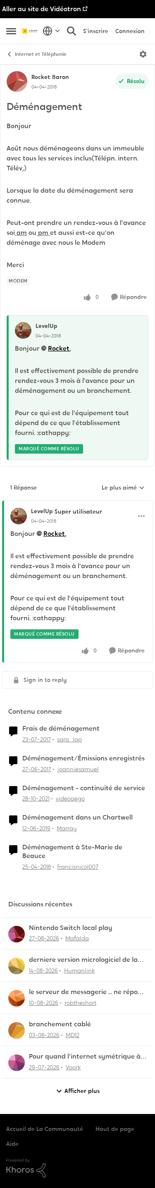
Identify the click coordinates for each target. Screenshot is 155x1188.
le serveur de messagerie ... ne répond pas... (87, 992)
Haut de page (114, 1129)
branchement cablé (60, 1024)
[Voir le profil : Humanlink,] (16, 966)
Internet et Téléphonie (41, 54)
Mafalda (77, 938)
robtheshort (80, 1002)
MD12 (72, 1035)
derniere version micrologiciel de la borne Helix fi (83, 960)
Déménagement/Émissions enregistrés (83, 758)
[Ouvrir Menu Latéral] (11, 31)
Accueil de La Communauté (44, 1129)
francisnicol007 (77, 866)
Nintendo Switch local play (70, 928)
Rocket (40, 77)
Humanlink (79, 970)
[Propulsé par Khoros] (77, 1168)
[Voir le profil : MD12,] (16, 1030)
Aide (12, 1143)
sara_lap (69, 739)
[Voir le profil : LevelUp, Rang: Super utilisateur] (18, 516)
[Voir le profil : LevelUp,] (23, 330)
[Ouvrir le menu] (143, 54)
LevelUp (46, 326)
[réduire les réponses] (77, 504)
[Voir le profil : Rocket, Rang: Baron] (17, 81)
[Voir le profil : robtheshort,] (16, 998)
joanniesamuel (78, 769)
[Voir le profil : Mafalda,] (16, 934)
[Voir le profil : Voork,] (16, 1062)
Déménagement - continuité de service (83, 788)
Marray (67, 828)
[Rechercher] (71, 31)
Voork (73, 1067)
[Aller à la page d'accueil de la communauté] (30, 31)
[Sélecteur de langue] (51, 31)
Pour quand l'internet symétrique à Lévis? (85, 1056)
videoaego (70, 798)
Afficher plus (82, 1091)
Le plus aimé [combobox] (123, 488)
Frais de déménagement (61, 728)
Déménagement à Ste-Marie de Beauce (72, 851)
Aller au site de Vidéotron (41, 9)
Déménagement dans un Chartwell (77, 817)
